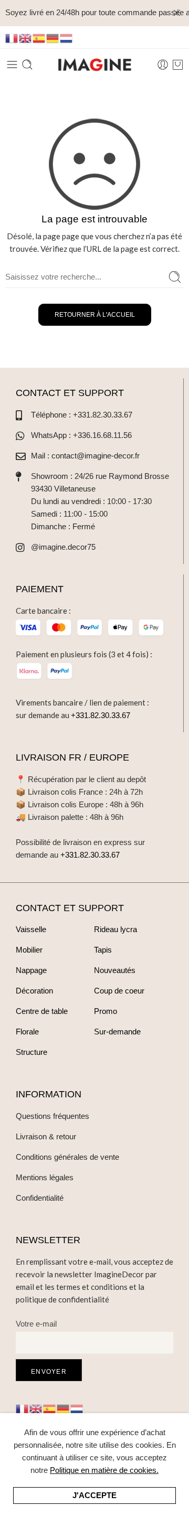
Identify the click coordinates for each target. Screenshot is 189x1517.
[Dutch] (67, 37)
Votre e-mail (36, 1323)
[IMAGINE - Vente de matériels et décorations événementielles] (95, 64)
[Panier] (178, 64)
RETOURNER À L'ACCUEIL (95, 314)
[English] (26, 37)
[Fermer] (176, 13)
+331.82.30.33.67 (100, 715)
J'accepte (94, 1495)
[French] (12, 37)
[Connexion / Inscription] (162, 64)
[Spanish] (39, 37)
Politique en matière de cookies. (104, 1470)
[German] (53, 37)
